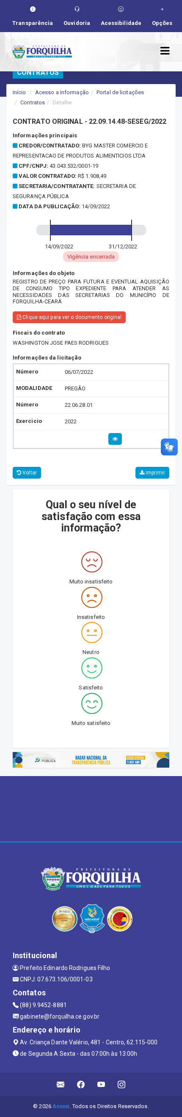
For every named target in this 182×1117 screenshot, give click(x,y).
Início (19, 92)
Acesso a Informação (62, 92)
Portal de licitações (120, 92)
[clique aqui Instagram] (121, 1084)
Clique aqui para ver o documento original (71, 317)
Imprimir (154, 473)
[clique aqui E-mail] (60, 1084)
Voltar (29, 473)
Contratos (32, 102)
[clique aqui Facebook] (81, 1084)
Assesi (61, 1106)
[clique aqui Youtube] (101, 1084)
